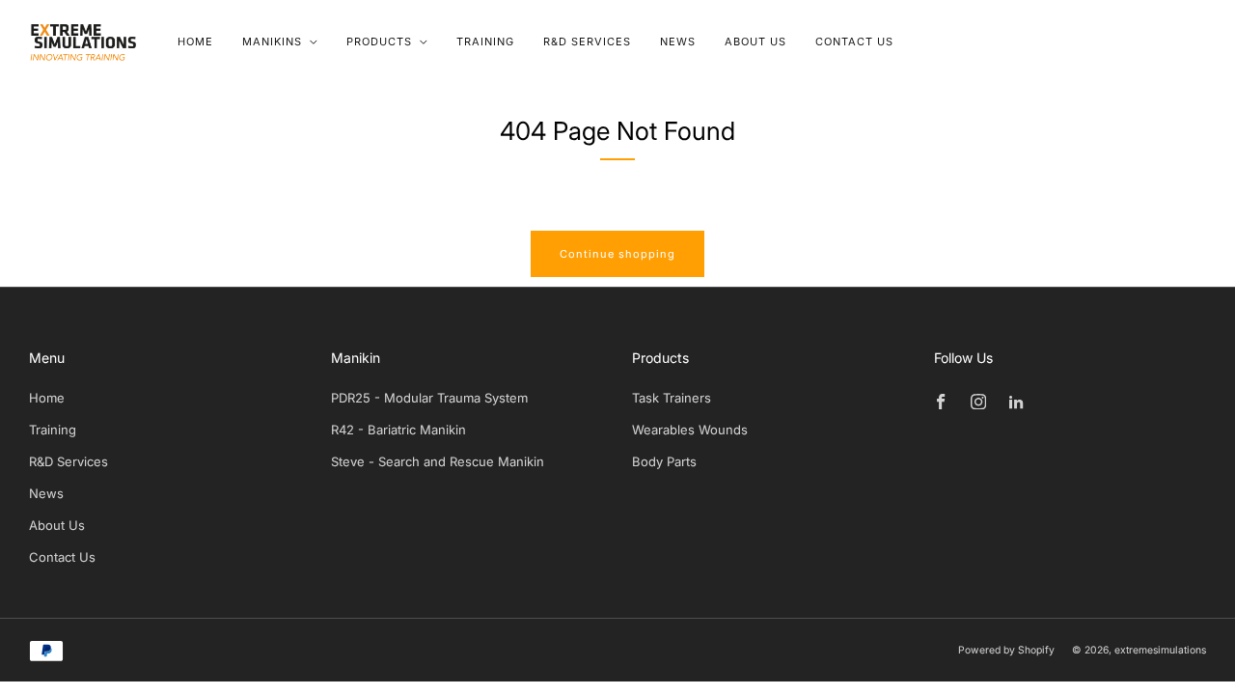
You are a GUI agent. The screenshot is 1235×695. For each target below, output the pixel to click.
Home (195, 41)
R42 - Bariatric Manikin (398, 429)
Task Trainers (671, 397)
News (678, 41)
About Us (755, 41)
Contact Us (854, 41)
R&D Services (587, 41)
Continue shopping (617, 254)
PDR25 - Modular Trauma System (429, 397)
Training (485, 41)
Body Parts (664, 461)
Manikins (272, 41)
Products (379, 41)
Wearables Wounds (690, 429)
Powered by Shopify (1006, 650)
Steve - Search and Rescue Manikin (437, 461)
